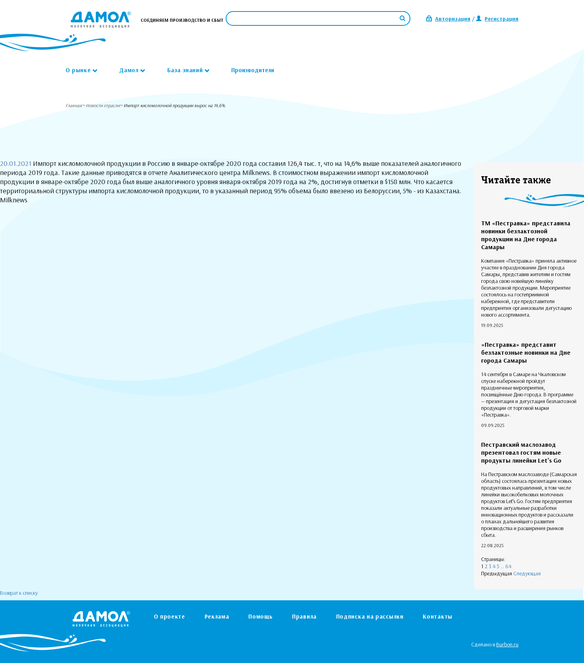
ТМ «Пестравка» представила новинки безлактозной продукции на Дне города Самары (525, 235)
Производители (252, 70)
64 (508, 566)
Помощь (260, 616)
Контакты (438, 616)
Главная (74, 105)
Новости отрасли (103, 105)
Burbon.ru (507, 644)
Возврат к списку (19, 592)
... (502, 566)
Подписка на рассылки (370, 616)
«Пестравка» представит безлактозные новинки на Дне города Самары (525, 352)
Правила (304, 616)
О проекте (169, 616)
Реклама (217, 616)
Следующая (527, 573)
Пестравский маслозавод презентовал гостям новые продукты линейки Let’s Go (521, 452)
